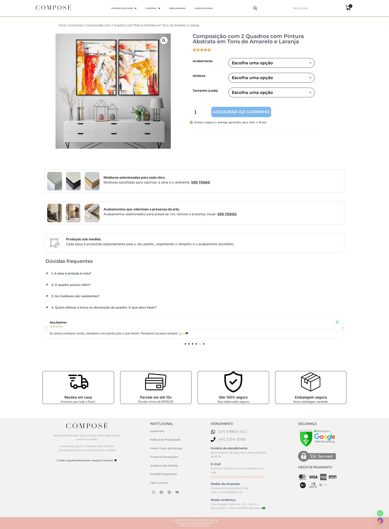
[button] (124, 8)
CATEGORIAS (150, 8)
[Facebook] (161, 492)
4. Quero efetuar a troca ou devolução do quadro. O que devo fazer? (104, 307)
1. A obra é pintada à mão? (71, 273)
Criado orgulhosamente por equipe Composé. (85, 460)
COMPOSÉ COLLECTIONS (122, 8)
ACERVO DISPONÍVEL (203, 8)
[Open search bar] (255, 8)
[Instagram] (153, 492)
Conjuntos (76, 25)
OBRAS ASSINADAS (177, 8)
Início (62, 25)
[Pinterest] (169, 492)
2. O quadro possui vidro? (71, 285)
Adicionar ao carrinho (241, 111)
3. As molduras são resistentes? (75, 296)
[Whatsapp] (380, 513)
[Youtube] (177, 492)
